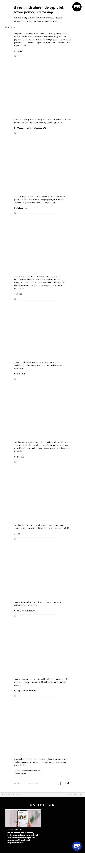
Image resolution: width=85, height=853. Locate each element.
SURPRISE (17, 783)
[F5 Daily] (77, 846)
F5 (17, 794)
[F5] (77, 7)
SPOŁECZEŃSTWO (15, 830)
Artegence (79, 794)
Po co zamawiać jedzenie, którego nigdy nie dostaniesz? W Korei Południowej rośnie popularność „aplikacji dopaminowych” (22, 837)
